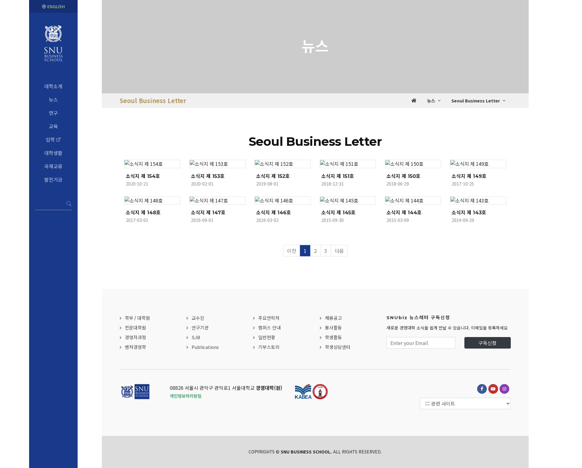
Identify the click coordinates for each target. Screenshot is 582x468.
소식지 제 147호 (208, 213)
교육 (53, 126)
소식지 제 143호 (469, 213)
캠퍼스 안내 (269, 327)
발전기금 (53, 179)
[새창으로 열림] (145, 166)
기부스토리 (268, 347)
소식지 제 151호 (337, 176)
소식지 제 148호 (143, 213)
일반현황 (266, 337)
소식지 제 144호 (404, 213)
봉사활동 (333, 327)
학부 (129, 318)
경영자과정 (135, 337)
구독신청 (487, 342)
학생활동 (333, 337)
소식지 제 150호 (403, 176)
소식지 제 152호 (273, 176)
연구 (53, 112)
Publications (205, 347)
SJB (196, 337)
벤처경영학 (135, 347)
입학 (51, 139)
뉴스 (53, 99)
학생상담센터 (337, 347)
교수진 (198, 318)
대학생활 (53, 152)
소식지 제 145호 (338, 213)
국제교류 (53, 166)
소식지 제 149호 (469, 176)
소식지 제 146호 (273, 213)
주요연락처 (268, 318)
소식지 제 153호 (208, 176)
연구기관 (200, 327)
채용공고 (333, 318)
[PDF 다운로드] (160, 166)
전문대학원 (135, 327)
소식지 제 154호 (143, 176)
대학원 (143, 318)
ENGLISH (55, 6)
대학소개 (53, 86)
